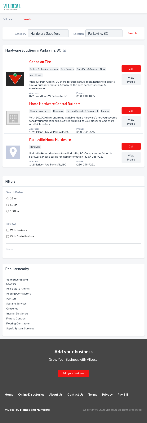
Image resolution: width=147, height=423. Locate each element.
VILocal (7, 19)
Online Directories (31, 394)
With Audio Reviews (22, 236)
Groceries (12, 308)
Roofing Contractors (18, 293)
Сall (131, 68)
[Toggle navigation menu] (141, 7)
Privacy (107, 394)
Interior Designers (17, 313)
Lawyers (11, 283)
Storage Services (16, 303)
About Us (56, 394)
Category (20, 33)
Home (9, 394)
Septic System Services (20, 328)
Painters (11, 298)
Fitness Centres (16, 318)
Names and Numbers (35, 409)
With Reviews (18, 230)
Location (79, 33)
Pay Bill (123, 394)
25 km (13, 198)
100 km (14, 211)
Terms (92, 394)
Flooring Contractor (18, 323)
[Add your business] (73, 368)
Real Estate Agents (18, 288)
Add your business (73, 373)
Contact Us (75, 394)
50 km (13, 204)
